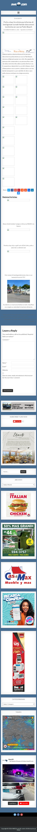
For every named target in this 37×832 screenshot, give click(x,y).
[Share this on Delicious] (18, 193)
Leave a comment (27, 29)
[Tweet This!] (8, 190)
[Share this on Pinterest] (18, 190)
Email (4, 366)
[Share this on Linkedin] (32, 190)
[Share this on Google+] (15, 190)
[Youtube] (21, 814)
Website (5, 370)
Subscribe (25, 803)
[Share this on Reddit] (22, 190)
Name (4, 363)
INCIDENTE (19, 18)
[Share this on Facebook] (12, 190)
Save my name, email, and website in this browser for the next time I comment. (17, 377)
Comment (6, 340)
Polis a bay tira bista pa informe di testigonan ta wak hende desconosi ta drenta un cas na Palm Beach (18, 24)
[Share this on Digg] (29, 190)
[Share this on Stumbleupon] (25, 190)
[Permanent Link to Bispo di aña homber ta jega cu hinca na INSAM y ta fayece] (18, 210)
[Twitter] (15, 814)
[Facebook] (18, 814)
